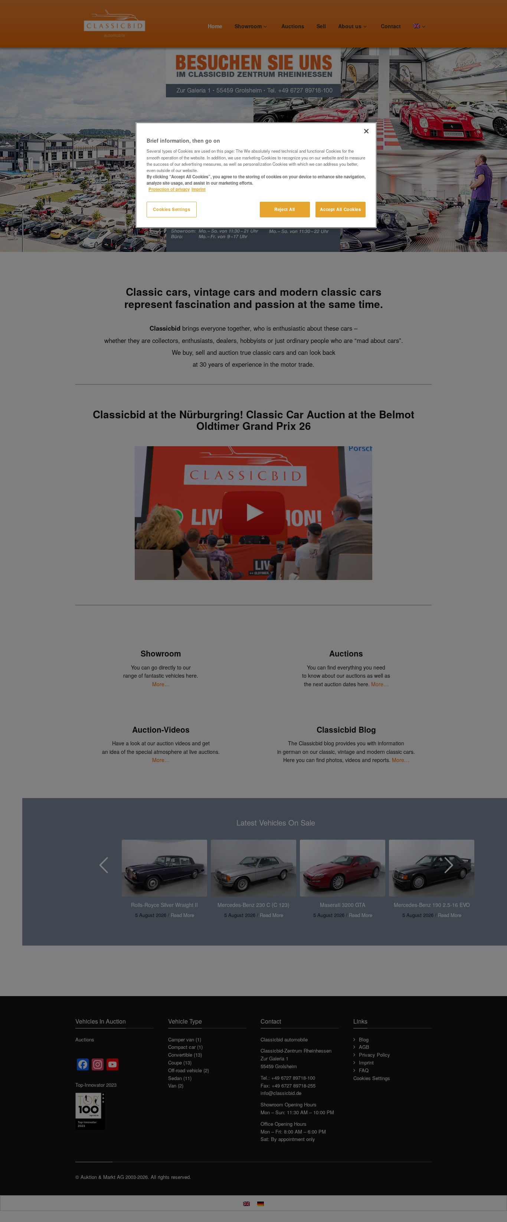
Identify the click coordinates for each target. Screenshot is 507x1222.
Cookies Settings (171, 209)
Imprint (199, 189)
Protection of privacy (169, 189)
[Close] (366, 131)
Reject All (284, 209)
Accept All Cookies (340, 209)
